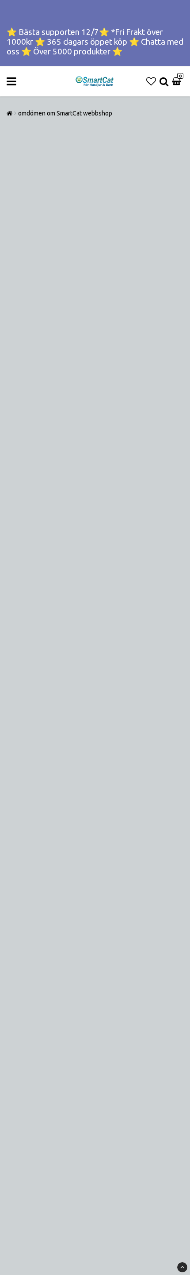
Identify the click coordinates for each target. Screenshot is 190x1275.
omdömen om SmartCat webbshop (65, 113)
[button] (151, 81)
